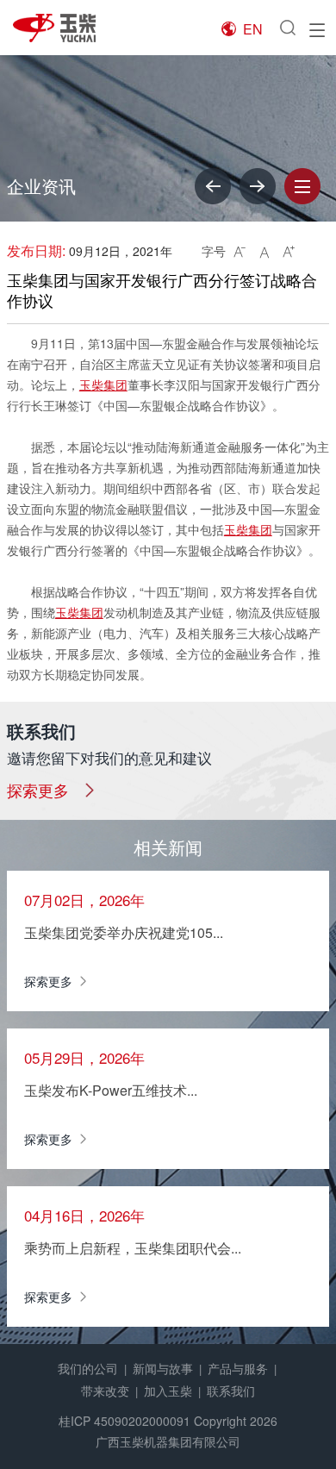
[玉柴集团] (64, 28)
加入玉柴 (168, 1390)
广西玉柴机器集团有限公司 (168, 1441)
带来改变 (105, 1390)
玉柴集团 (103, 384)
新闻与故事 (163, 1368)
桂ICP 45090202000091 (124, 1420)
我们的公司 (88, 1368)
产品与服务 (238, 1368)
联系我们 (231, 1390)
